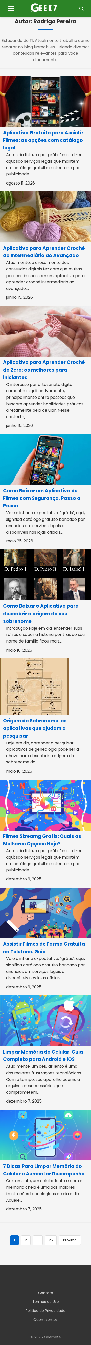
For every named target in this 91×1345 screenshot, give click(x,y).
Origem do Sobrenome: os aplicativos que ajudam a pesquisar (35, 728)
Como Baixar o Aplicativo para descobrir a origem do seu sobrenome (41, 614)
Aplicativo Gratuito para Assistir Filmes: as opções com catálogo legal (43, 140)
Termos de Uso (45, 1301)
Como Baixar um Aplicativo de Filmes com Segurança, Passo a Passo (41, 498)
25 (51, 1240)
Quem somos (45, 1319)
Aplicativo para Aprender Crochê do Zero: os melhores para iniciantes (44, 370)
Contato (45, 1292)
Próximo (70, 1240)
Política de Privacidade (45, 1310)
